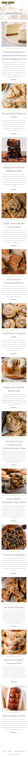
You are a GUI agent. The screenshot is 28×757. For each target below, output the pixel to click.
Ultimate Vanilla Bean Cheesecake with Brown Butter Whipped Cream (14, 55)
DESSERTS (14, 48)
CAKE (7, 383)
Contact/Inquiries (19, 751)
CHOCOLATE (10, 219)
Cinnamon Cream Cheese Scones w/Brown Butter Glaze (13, 445)
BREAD (13, 110)
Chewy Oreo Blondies (14, 554)
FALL (21, 383)
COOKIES (5, 219)
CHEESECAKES (8, 48)
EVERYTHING (20, 48)
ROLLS (20, 656)
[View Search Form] (25, 3)
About (10, 751)
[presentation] (14, 34)
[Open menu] (23, 3)
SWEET (19, 437)
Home (4, 751)
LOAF (19, 712)
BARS (14, 275)
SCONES (9, 110)
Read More (14, 79)
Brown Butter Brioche (14, 715)
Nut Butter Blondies (14, 607)
